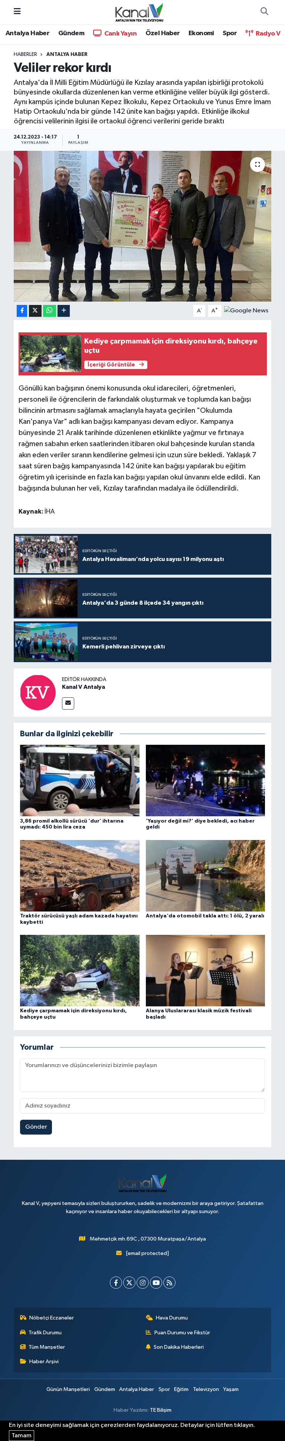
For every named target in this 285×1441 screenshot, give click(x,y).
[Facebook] (116, 1282)
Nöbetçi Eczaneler (51, 1318)
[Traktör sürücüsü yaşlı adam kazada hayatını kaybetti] (80, 875)
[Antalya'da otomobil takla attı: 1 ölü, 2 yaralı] (205, 875)
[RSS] (169, 1282)
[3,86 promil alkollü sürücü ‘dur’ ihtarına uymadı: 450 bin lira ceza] (80, 780)
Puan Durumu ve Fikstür (182, 1332)
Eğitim (181, 1389)
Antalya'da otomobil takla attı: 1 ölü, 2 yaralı (205, 916)
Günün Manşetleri (68, 1389)
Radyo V (267, 33)
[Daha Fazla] (64, 311)
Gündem (71, 33)
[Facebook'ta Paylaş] (22, 311)
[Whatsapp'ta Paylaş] (49, 311)
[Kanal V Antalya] (38, 692)
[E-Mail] (68, 703)
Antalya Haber (27, 33)
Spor (230, 33)
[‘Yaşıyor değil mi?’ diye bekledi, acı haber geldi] (205, 780)
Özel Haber (162, 33)
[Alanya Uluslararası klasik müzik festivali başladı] (205, 970)
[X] (129, 1282)
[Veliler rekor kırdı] (143, 226)
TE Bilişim (160, 1410)
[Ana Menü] (17, 12)
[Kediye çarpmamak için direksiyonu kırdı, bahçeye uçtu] (80, 970)
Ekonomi (201, 33)
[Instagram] (143, 1282)
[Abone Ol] (246, 311)
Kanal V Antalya (83, 687)
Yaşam (231, 1389)
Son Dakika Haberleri (179, 1347)
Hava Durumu (172, 1318)
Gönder (36, 1127)
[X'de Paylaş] (35, 311)
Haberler (25, 54)
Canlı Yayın (120, 33)
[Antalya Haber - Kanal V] (139, 12)
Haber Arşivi (44, 1361)
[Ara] (264, 12)
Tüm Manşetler (47, 1347)
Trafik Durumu (45, 1332)
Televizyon (206, 1389)
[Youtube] (156, 1282)
